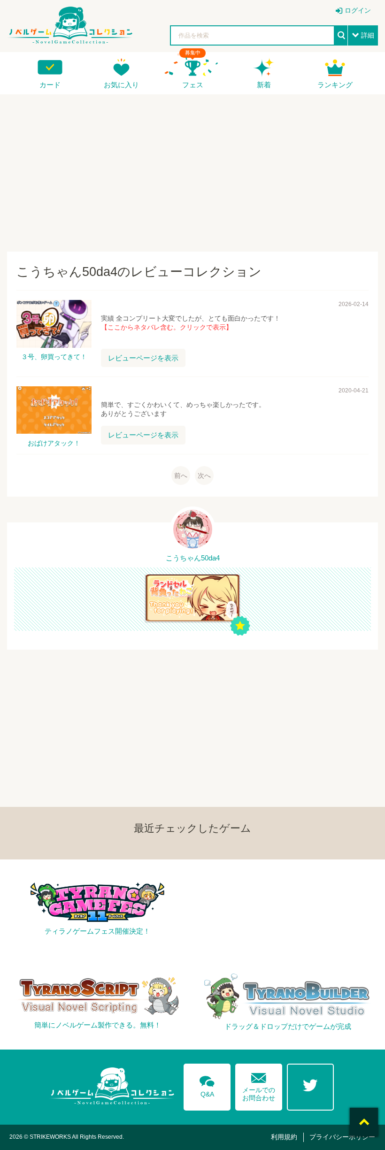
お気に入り (121, 85)
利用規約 (284, 1137)
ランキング (335, 85)
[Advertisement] (192, 169)
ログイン (358, 10)
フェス (192, 85)
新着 (264, 85)
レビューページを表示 (143, 358)
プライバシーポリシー (342, 1137)
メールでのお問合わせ (258, 1085)
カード (50, 85)
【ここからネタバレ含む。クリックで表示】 (166, 327)
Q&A (207, 1085)
